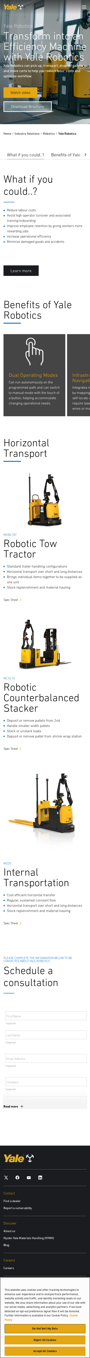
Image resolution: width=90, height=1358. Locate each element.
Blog (6, 1245)
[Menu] (84, 7)
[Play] (76, 110)
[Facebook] (17, 1177)
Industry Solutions (27, 133)
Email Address (15, 1058)
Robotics (49, 133)
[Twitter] (6, 1177)
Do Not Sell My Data (44, 1328)
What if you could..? (25, 154)
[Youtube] (28, 1177)
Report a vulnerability (17, 1208)
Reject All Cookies (45, 1340)
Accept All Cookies (45, 1351)
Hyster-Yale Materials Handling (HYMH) (28, 1238)
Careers (8, 1268)
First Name (13, 1016)
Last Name (13, 1035)
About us (9, 1231)
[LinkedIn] (40, 1177)
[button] (82, 154)
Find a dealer (12, 1201)
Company (12, 1082)
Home (7, 133)
